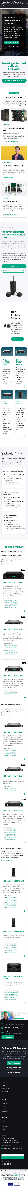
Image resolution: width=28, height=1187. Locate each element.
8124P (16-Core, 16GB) (11, 604)
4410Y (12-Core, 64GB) (11, 897)
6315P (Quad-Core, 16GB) (11, 997)
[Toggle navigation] (3, 5)
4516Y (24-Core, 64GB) (11, 905)
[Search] (12, 1157)
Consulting (4, 1111)
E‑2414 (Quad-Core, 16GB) (11, 994)
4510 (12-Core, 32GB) (10, 753)
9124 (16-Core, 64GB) (10, 647)
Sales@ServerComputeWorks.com (12, 1148)
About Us (4, 1109)
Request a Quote (13, 42)
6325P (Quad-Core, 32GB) (11, 996)
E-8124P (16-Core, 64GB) (11, 602)
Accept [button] (10, 1184)
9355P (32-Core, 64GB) (11, 652)
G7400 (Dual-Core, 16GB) (11, 991)
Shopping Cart (5, 1088)
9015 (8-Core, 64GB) (10, 649)
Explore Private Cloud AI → (10, 214)
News (3, 1106)
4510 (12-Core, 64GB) (10, 904)
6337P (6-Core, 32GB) (10, 999)
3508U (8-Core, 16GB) (10, 752)
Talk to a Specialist (13, 47)
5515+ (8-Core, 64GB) (10, 950)
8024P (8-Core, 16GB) (10, 605)
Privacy (3, 1129)
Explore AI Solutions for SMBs (13, 80)
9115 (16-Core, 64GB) (10, 650)
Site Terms (4, 1126)
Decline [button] (17, 1184)
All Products (4, 1103)
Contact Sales (15, 1072)
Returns (3, 1124)
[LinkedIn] (10, 1164)
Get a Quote (8, 1037)
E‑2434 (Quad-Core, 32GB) (11, 992)
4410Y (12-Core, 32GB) (11, 944)
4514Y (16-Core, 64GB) (11, 755)
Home (3, 1085)
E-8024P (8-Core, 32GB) (11, 600)
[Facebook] (2, 1164)
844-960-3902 (15, 1063)
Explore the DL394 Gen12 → (10, 141)
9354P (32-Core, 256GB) (11, 645)
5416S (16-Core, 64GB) (11, 750)
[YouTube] (8, 1164)
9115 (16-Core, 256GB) (11, 788)
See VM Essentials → (8, 177)
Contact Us (4, 1091)
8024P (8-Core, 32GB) (10, 607)
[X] (5, 1164)
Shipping (3, 1121)
